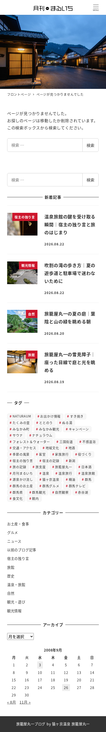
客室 (42, 454)
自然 (11, 593)
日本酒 (86, 466)
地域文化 (52, 447)
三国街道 (66, 441)
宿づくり (84, 454)
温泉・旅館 (16, 584)
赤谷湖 (83, 492)
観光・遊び (16, 601)
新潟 (72, 460)
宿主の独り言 (23, 460)
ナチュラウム (42, 435)
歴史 (11, 576)
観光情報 (14, 610)
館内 (35, 498)
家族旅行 (62, 454)
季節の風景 (21, 454)
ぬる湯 (67, 422)
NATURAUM (22, 416)
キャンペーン (79, 429)
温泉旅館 (88, 473)
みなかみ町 (21, 429)
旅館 (11, 567)
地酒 (72, 447)
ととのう (46, 422)
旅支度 (40, 466)
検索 (90, 145)
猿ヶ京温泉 (50, 479)
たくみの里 (21, 422)
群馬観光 (39, 492)
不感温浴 (89, 441)
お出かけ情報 (50, 416)
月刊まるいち (23, 473)
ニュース (14, 541)
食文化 (18, 498)
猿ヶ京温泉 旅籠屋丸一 (71, 723)
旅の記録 (19, 466)
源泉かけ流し (23, 479)
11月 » (25, 702)
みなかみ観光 (49, 429)
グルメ (12, 532)
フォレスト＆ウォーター (31, 441)
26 (66, 687)
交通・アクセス (24, 447)
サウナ (18, 435)
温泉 (45, 473)
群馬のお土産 (23, 485)
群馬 (88, 479)
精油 (72, 479)
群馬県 (18, 492)
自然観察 (62, 492)
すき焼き (77, 416)
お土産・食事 (18, 523)
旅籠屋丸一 (63, 466)
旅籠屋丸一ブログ (30, 723)
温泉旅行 (65, 473)
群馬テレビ (77, 485)
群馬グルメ (50, 485)
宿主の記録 (50, 460)
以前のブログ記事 (21, 549)
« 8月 (11, 702)
